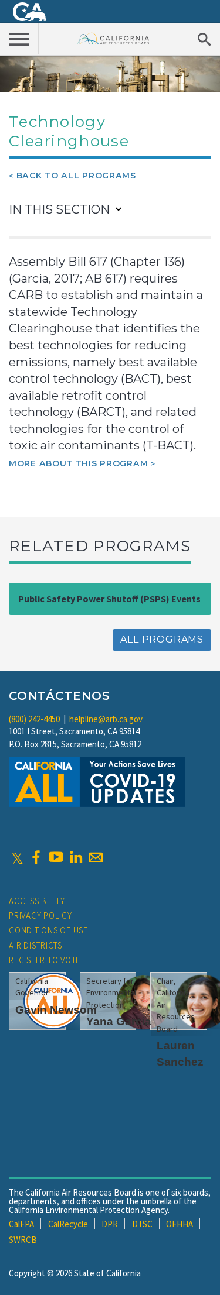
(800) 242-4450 (34, 718)
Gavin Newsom (56, 1010)
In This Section (59, 209)
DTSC (142, 1223)
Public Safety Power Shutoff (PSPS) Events (109, 598)
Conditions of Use (48, 930)
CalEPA (21, 1223)
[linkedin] (75, 857)
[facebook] (35, 857)
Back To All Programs (76, 175)
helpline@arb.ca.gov (106, 718)
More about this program (78, 463)
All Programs (162, 639)
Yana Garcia (118, 1021)
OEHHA (179, 1223)
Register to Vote (44, 960)
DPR (109, 1223)
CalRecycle (68, 1223)
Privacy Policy (40, 915)
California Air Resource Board (113, 38)
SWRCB (23, 1239)
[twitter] (17, 857)
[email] (95, 857)
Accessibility (37, 900)
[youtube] (55, 857)
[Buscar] (204, 38)
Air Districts (35, 945)
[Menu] (19, 38)
